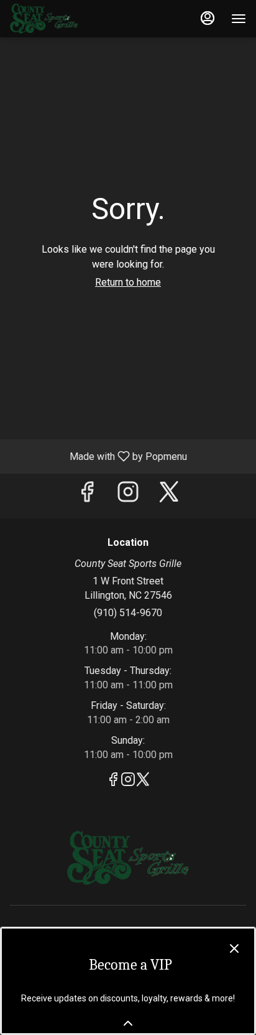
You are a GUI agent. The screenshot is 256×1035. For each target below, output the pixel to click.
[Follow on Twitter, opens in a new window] (169, 496)
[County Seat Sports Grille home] (66, 18)
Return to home (128, 282)
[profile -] (207, 18)
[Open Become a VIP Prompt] (128, 1023)
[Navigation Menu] (238, 18)
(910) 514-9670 (128, 613)
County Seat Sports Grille (128, 858)
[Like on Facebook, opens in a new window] (87, 496)
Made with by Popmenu (98, 455)
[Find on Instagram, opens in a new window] (128, 496)
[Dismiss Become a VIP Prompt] (234, 948)
